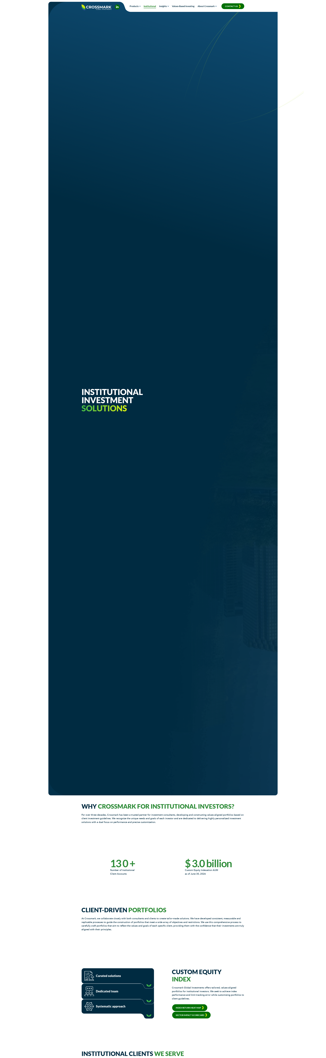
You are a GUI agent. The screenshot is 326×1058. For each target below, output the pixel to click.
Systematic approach (109, 1006)
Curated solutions (107, 976)
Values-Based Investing (183, 6)
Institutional (150, 6)
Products (134, 6)
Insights (163, 6)
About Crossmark (206, 6)
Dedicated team (106, 991)
